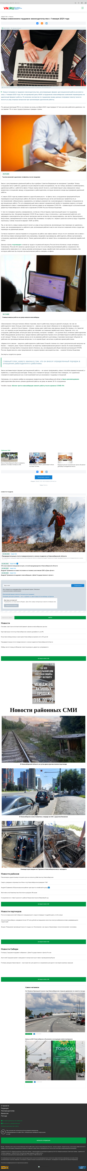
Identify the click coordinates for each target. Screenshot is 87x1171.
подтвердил (16, 245)
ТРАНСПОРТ (28, 1034)
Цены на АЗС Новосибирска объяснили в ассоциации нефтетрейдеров (49, 1039)
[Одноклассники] (42, 23)
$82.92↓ (17, 3)
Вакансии (4, 1113)
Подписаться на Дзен (11, 605)
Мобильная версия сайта (10, 1126)
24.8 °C (12, 3)
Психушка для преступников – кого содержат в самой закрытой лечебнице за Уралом (28, 596)
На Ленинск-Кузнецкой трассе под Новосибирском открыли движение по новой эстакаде (55, 991)
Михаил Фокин (17, 28)
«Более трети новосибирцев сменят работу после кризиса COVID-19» (38, 386)
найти (50, 617)
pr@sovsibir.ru (24, 1154)
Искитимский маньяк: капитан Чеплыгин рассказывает (18, 594)
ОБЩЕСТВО (14, 554)
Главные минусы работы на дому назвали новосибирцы (21, 317)
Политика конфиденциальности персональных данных (14, 1162)
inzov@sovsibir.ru (39, 1153)
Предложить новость (43, 477)
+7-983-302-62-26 (37, 1154)
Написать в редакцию (43, 1140)
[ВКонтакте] (37, 23)
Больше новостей (43, 658)
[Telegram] (47, 23)
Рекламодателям (7, 1111)
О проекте (5, 1106)
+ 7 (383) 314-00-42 (15, 1153)
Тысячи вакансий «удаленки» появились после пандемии (21, 177)
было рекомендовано (70, 379)
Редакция (5, 1108)
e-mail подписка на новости (12, 1121)
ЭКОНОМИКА (29, 1082)
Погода (4, 1116)
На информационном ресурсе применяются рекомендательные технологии (20, 1158)
